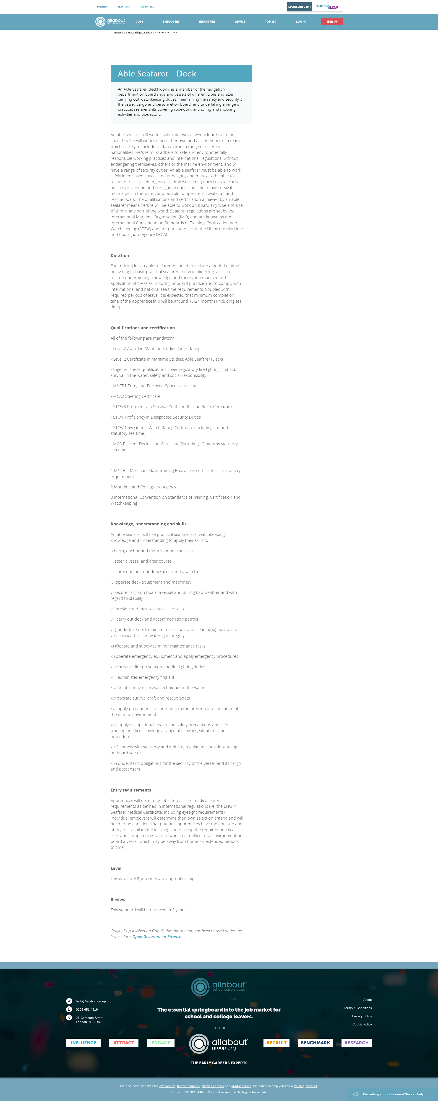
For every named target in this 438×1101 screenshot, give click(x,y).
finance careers (188, 1086)
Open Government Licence (156, 936)
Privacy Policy (362, 1016)
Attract (124, 1043)
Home (117, 32)
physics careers (212, 1086)
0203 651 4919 (87, 1009)
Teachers (124, 6)
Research (356, 1043)
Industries (207, 21)
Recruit (276, 1043)
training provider (305, 1086)
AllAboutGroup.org (219, 1044)
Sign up (332, 21)
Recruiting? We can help (393, 1094)
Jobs (139, 21)
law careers (167, 1086)
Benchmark (315, 1043)
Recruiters (147, 6)
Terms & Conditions (358, 1008)
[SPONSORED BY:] (327, 7)
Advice (240, 21)
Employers (171, 21)
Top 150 (270, 21)
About (367, 999)
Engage (160, 1043)
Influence (83, 1043)
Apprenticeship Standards (138, 32)
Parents (102, 6)
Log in (301, 21)
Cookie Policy (362, 1024)
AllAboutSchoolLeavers (110, 22)
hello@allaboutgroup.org (94, 1001)
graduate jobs (241, 1086)
